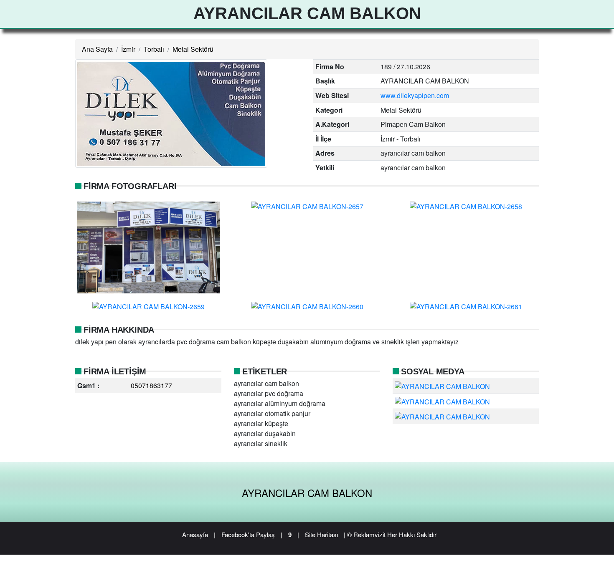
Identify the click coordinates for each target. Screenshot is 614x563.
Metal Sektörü (193, 49)
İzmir (128, 49)
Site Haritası (321, 534)
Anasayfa (195, 534)
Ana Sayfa (97, 49)
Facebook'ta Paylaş (248, 534)
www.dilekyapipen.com (415, 95)
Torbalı (154, 49)
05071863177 (151, 385)
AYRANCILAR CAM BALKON (307, 492)
